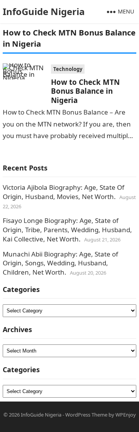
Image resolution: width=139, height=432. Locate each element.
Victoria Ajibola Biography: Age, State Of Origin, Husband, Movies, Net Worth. (63, 192)
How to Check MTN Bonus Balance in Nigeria (85, 91)
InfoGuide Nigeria (44, 11)
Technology (67, 69)
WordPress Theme (86, 414)
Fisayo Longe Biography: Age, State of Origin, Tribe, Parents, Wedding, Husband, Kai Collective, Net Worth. (67, 229)
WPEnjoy (125, 414)
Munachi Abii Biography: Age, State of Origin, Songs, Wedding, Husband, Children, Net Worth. (60, 263)
